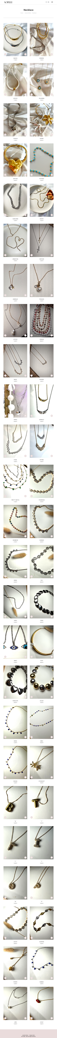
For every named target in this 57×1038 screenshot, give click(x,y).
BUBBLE (42, 982)
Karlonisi (15, 219)
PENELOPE (15, 701)
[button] (5, 54)
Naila (15, 379)
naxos (15, 58)
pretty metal (15, 500)
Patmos (41, 178)
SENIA (15, 580)
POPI (41, 660)
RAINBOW (15, 540)
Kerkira (41, 58)
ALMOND (41, 942)
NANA (15, 741)
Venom (42, 339)
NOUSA (15, 781)
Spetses (15, 178)
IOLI (42, 580)
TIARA (41, 620)
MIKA (41, 741)
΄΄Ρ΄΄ (42, 901)
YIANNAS (41, 540)
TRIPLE (15, 419)
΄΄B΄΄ (15, 821)
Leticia (15, 339)
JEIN (15, 1022)
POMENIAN (42, 500)
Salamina (41, 98)
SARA (15, 620)
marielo (41, 419)
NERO (15, 660)
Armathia (15, 259)
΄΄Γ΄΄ (15, 861)
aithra (42, 460)
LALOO (15, 942)
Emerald (15, 299)
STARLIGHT (42, 781)
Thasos (15, 138)
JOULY (41, 1022)
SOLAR (41, 701)
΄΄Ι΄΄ (41, 861)
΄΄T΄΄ (42, 821)
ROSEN (15, 982)
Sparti (42, 219)
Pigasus (41, 299)
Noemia (41, 379)
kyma (15, 460)
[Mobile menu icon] (52, 2)
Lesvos (15, 98)
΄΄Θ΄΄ (15, 901)
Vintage (41, 259)
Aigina (42, 138)
